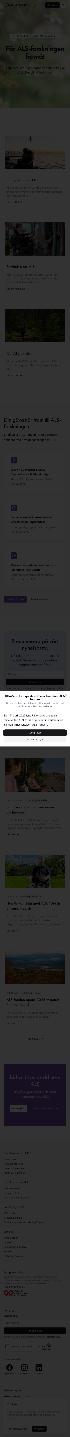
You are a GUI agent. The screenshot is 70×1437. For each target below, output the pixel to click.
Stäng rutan (35, 732)
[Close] (66, 694)
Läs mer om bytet (35, 739)
